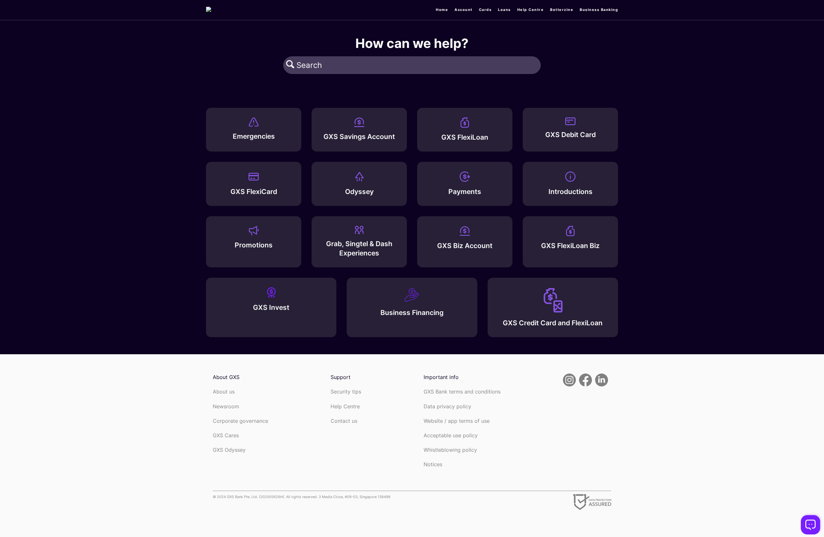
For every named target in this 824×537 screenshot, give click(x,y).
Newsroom (226, 406)
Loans (504, 9)
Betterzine (561, 9)
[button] (290, 65)
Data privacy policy (447, 406)
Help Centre (530, 9)
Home (442, 9)
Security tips (346, 392)
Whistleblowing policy (450, 450)
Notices (433, 464)
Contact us (344, 421)
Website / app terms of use (457, 421)
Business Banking (599, 9)
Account (463, 9)
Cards (485, 9)
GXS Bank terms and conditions (462, 392)
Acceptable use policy (451, 435)
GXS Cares (226, 435)
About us (224, 392)
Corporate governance (240, 421)
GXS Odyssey (229, 450)
